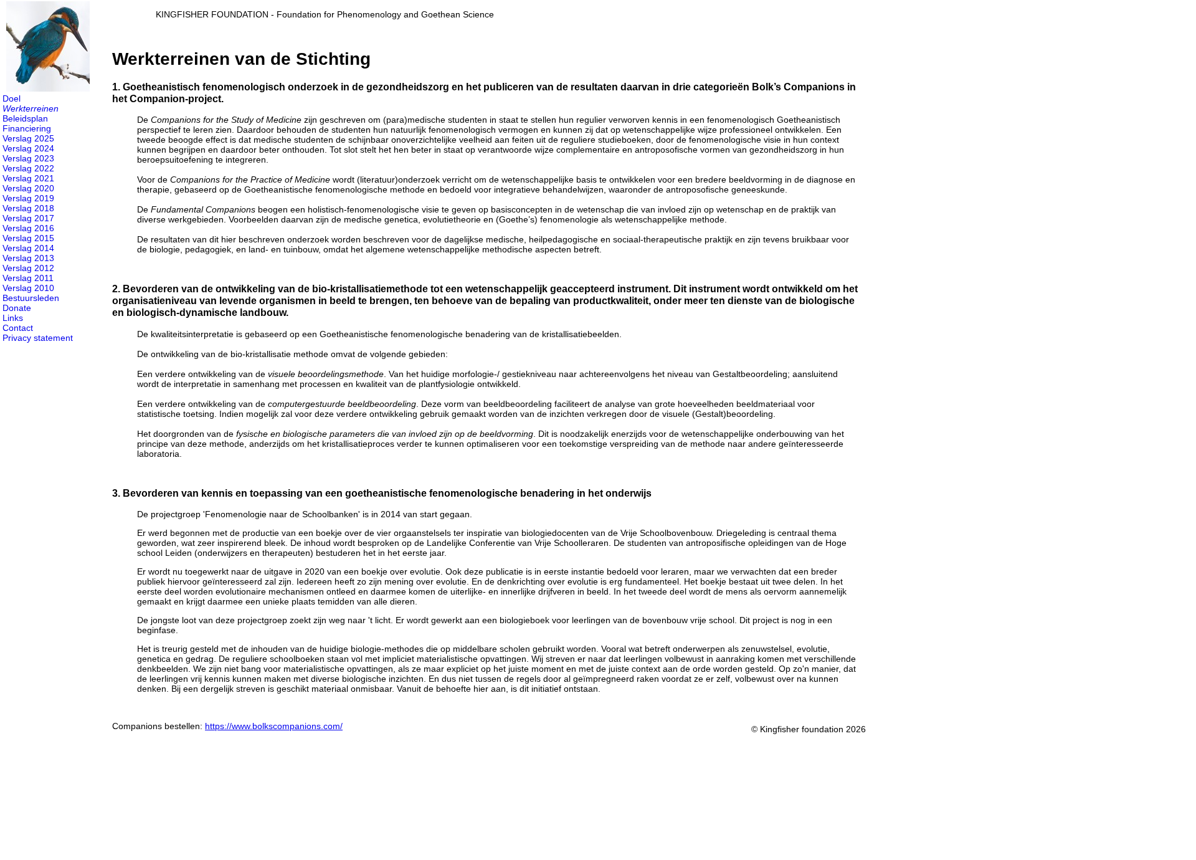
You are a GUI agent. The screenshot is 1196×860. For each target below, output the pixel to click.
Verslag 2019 (28, 198)
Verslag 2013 (28, 258)
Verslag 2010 (28, 288)
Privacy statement (37, 338)
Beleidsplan (25, 118)
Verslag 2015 (28, 238)
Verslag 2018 (28, 208)
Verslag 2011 (28, 278)
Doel (11, 98)
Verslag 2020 (28, 188)
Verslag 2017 (28, 218)
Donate (16, 308)
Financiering (26, 128)
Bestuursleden (30, 298)
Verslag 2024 (28, 148)
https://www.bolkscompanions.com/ (274, 726)
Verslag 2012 (28, 268)
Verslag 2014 (28, 248)
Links (12, 318)
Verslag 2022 (28, 168)
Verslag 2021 (28, 178)
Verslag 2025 (28, 138)
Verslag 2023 (28, 158)
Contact (17, 328)
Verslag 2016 (28, 228)
